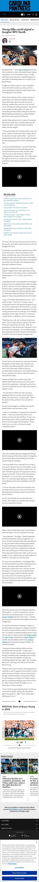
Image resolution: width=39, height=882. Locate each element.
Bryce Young (23, 70)
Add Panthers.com (15, 809)
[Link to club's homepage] (4, 13)
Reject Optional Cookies (19, 873)
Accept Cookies (19, 878)
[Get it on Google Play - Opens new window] (26, 836)
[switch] (23, 14)
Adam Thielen (28, 637)
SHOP (29, 14)
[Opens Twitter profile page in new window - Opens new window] (10, 41)
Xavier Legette (31, 635)
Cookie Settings (19, 867)
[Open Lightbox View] (19, 734)
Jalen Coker (9, 637)
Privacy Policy (12, 863)
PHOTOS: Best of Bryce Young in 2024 (18, 708)
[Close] (37, 842)
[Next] (25, 742)
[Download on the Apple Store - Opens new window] (13, 835)
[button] (19, 177)
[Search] (33, 14)
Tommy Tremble (7, 617)
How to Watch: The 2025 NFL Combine (15, 207)
